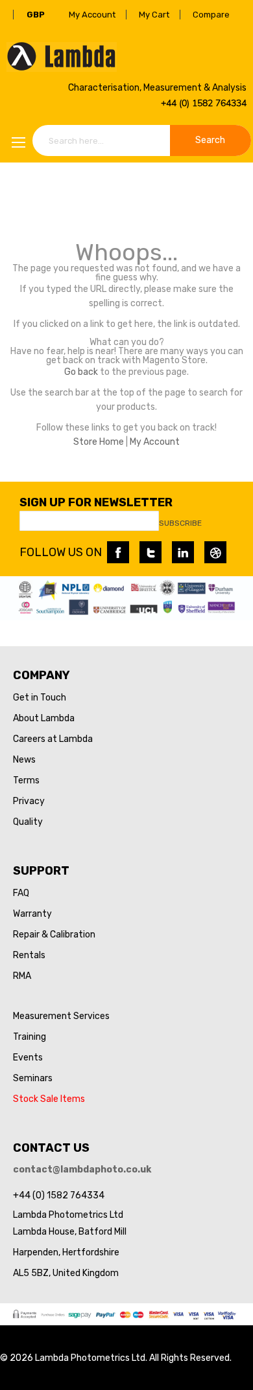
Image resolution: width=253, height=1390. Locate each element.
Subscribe (180, 523)
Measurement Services (61, 1016)
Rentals (29, 955)
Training (29, 1036)
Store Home (98, 441)
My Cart (154, 14)
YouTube (215, 552)
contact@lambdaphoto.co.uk (82, 1169)
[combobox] (141, 140)
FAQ (21, 893)
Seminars (33, 1078)
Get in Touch (39, 697)
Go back (81, 371)
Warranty (32, 913)
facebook (118, 552)
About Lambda (44, 718)
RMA (22, 975)
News (24, 759)
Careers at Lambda (53, 739)
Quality (28, 821)
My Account (92, 14)
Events (28, 1057)
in (183, 552)
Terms (26, 780)
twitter (150, 552)
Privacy (29, 801)
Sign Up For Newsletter (96, 502)
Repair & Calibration (54, 934)
